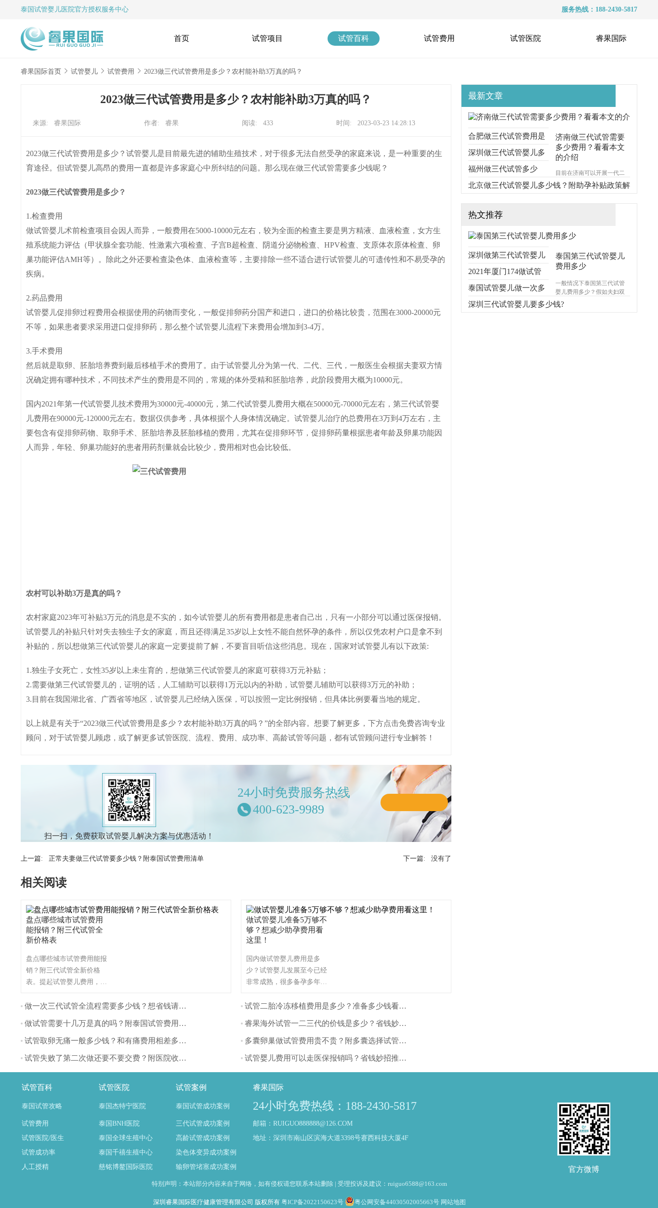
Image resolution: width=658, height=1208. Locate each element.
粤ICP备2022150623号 (312, 1202)
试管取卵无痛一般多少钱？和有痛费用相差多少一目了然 (121, 1041)
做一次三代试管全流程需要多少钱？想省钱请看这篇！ (117, 1006)
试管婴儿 (84, 71)
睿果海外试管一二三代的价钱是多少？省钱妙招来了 (333, 1023)
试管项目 (267, 38)
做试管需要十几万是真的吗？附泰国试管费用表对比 (113, 1023)
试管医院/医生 (43, 1138)
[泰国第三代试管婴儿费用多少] (522, 236)
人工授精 (35, 1166)
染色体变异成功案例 (206, 1152)
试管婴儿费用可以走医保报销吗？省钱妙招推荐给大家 (337, 1058)
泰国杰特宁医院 (122, 1106)
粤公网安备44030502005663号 (397, 1202)
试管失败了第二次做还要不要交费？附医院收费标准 (113, 1058)
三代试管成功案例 (203, 1123)
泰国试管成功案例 (203, 1106)
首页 (181, 38)
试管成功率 (38, 1152)
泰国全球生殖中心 (126, 1138)
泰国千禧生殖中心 (126, 1152)
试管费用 (439, 38)
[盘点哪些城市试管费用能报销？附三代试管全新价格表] (125, 910)
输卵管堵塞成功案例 (206, 1166)
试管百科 (353, 38)
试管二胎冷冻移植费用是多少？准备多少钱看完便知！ (337, 1006)
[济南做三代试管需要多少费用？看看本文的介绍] (549, 117)
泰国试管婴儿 (41, 9)
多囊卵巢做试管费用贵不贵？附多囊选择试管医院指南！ (341, 1041)
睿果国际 (611, 38)
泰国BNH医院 (119, 1123)
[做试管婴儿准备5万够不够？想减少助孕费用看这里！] (343, 910)
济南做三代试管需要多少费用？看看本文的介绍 (590, 147)
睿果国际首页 (41, 71)
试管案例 (191, 1087)
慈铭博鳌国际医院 (126, 1166)
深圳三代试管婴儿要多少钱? (516, 304)
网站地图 (453, 1202)
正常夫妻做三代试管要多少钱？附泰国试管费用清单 (126, 858)
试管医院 (525, 38)
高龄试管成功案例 (203, 1138)
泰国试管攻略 (42, 1106)
